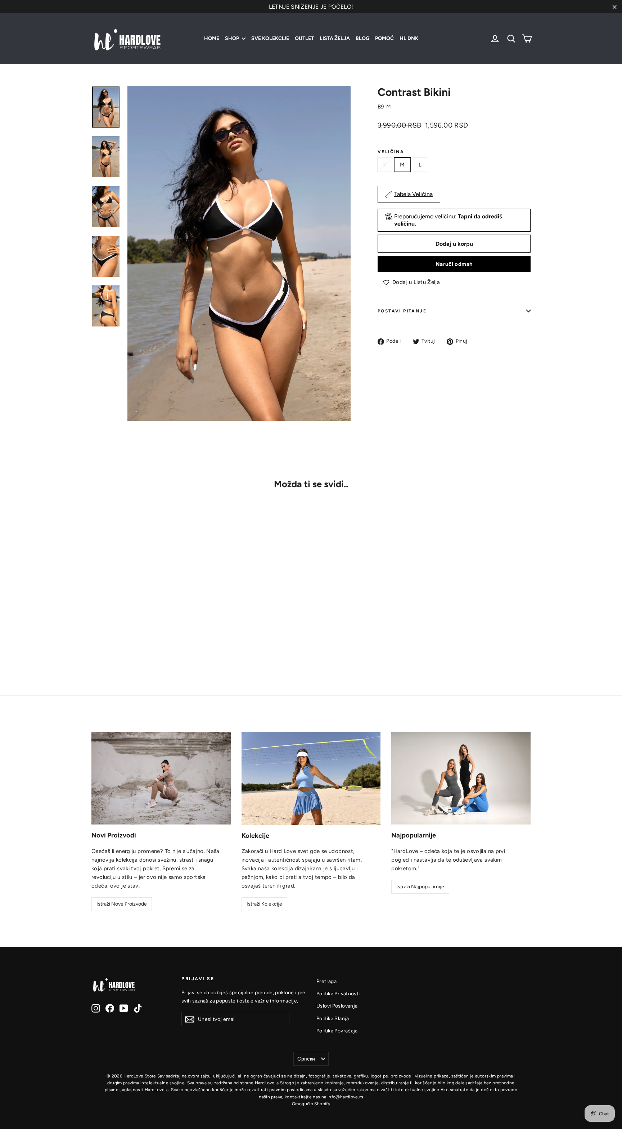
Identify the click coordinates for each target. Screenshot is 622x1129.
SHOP (232, 38)
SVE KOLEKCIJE (270, 38)
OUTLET (304, 38)
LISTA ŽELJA (335, 38)
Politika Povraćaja (337, 1031)
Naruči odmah (454, 264)
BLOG (362, 38)
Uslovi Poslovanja (336, 1006)
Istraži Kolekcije (264, 904)
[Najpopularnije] (461, 778)
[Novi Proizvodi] (161, 778)
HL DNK (409, 38)
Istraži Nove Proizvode (121, 904)
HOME (211, 38)
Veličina (391, 151)
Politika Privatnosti (338, 993)
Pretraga (326, 981)
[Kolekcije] (311, 778)
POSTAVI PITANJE (402, 311)
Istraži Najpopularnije (420, 887)
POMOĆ (384, 38)
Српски (306, 1059)
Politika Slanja (332, 1018)
